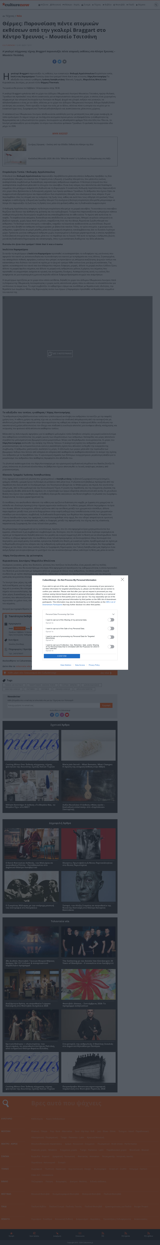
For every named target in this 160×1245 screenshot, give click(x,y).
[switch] (111, 619)
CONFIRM (62, 656)
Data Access (80, 665)
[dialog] (80, 622)
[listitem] (80, 614)
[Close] (123, 580)
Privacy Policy (94, 665)
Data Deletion (65, 665)
